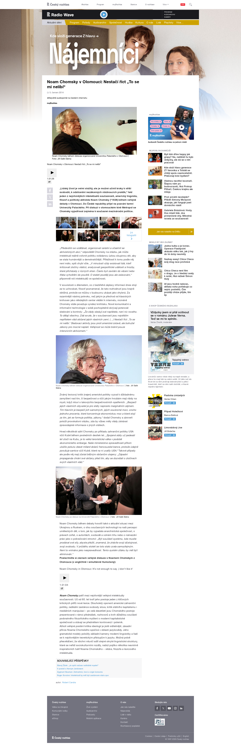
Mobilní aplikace (93, 718)
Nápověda (125, 711)
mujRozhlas (117, 5)
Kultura (139, 22)
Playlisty (168, 22)
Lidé (158, 22)
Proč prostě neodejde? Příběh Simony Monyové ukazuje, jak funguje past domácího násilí (177, 201)
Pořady (86, 22)
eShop (55, 718)
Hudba (128, 22)
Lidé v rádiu (125, 714)
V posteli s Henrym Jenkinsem (70, 669)
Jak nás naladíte (127, 707)
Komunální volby (60, 711)
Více (180, 22)
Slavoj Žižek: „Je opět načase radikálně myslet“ (78, 665)
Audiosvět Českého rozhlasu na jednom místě (167, 142)
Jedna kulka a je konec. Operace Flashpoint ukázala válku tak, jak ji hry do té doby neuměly (178, 250)
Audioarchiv (169, 14)
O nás (149, 22)
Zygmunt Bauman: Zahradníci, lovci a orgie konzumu (80, 672)
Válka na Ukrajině (60, 707)
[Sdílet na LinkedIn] (50, 204)
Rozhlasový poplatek (130, 726)
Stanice (134, 5)
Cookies (148, 736)
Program (100, 5)
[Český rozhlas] (58, 4)
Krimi (166, 122)
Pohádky (154, 126)
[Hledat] (190, 4)
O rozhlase (149, 5)
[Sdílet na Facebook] (50, 190)
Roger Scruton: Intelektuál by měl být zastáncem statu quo (83, 675)
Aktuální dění (54, 22)
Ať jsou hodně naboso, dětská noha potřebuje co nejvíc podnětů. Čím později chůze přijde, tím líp (178, 289)
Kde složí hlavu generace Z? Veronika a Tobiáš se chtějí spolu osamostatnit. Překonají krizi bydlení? (178, 171)
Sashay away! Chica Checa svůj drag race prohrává (179, 260)
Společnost (115, 22)
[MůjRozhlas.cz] (52, 103)
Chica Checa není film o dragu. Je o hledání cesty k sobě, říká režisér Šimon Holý (179, 274)
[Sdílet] (49, 182)
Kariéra (123, 718)
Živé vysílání (155, 131)
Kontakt (124, 722)
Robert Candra (69, 682)
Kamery (167, 17)
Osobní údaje (160, 736)
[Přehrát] (52, 172)
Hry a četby (155, 122)
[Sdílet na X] (50, 197)
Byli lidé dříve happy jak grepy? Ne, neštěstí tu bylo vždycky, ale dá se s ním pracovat (178, 158)
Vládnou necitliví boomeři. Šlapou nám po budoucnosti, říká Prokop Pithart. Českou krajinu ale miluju (178, 186)
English (186, 736)
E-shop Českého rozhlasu (163, 306)
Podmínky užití (174, 736)
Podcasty (90, 714)
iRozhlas (84, 5)
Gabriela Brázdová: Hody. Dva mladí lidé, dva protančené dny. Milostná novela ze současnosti (178, 214)
